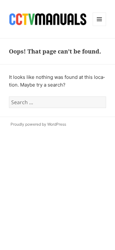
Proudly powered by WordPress (38, 124)
